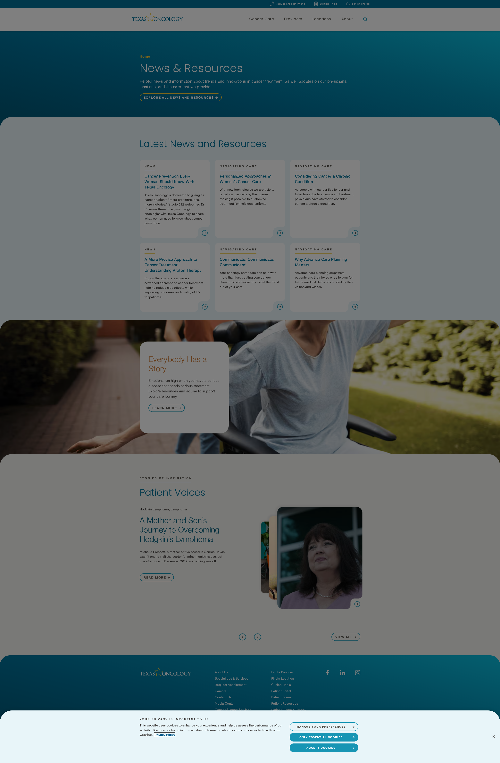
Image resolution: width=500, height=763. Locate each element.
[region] (250, 736)
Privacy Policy (164, 734)
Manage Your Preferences (321, 726)
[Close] (493, 736)
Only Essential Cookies (321, 737)
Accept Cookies (321, 747)
